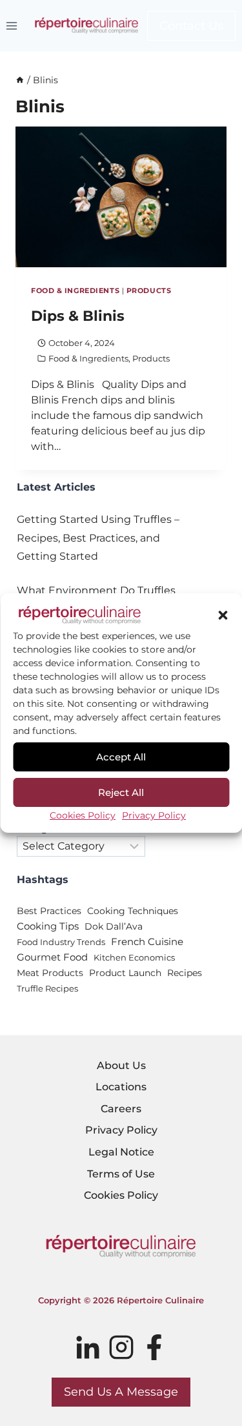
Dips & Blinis (78, 316)
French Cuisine (147, 942)
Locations (121, 1087)
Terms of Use (121, 1174)
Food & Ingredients (75, 290)
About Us (121, 1065)
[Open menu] (12, 25)
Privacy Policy (154, 815)
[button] (222, 615)
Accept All (121, 757)
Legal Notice (121, 1152)
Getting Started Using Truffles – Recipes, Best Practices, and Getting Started (98, 538)
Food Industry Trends (61, 942)
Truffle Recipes (47, 988)
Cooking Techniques (132, 911)
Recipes (184, 973)
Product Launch (125, 973)
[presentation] (121, 197)
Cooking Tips (48, 926)
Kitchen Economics (134, 957)
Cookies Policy (83, 815)
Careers (121, 1109)
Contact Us (191, 26)
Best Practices (49, 911)
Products (148, 290)
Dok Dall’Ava (114, 926)
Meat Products (50, 973)
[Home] (20, 80)
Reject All (121, 792)
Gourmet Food (52, 957)
